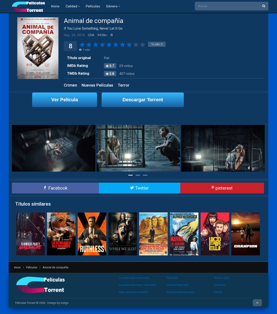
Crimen (70, 85)
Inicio (55, 6)
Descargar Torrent (142, 99)
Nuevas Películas (97, 85)
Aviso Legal (221, 277)
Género (112, 6)
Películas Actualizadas (181, 292)
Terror (123, 85)
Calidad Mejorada (178, 285)
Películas (93, 6)
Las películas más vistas (134, 277)
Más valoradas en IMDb (133, 292)
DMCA (218, 292)
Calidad (71, 6)
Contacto (220, 285)
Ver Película (64, 99)
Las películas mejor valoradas (137, 285)
